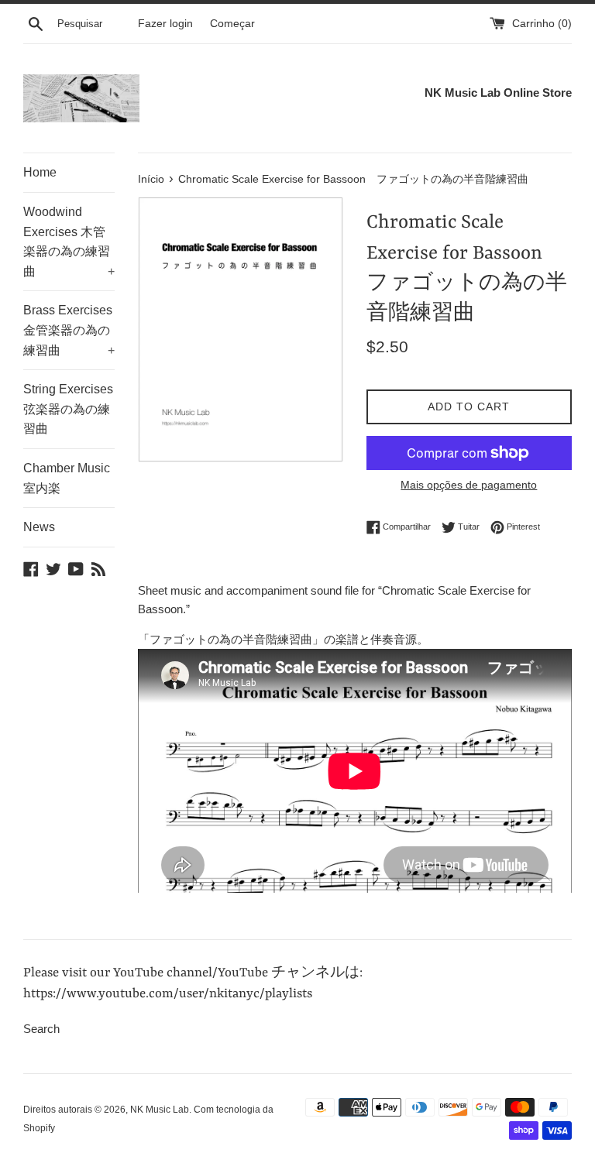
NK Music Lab (159, 1109)
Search (41, 1028)
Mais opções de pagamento (469, 485)
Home (40, 172)
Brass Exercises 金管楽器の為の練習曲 (69, 330)
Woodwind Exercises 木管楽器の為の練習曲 (69, 241)
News (39, 526)
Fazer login (165, 23)
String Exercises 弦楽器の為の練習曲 (68, 409)
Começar (232, 23)
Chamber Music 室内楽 (66, 478)
